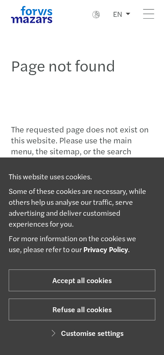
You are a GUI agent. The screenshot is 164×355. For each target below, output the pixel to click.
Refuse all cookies (82, 309)
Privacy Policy (105, 249)
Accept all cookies (82, 280)
